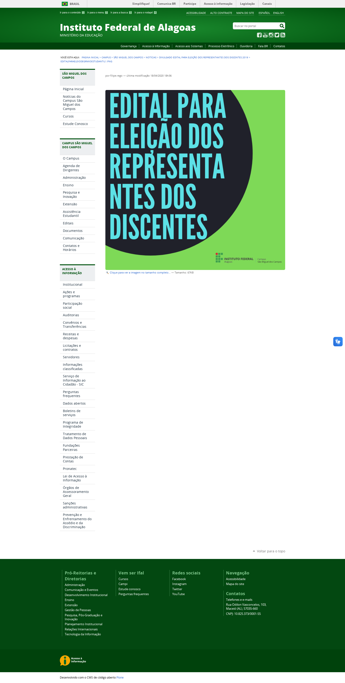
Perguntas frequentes (134, 594)
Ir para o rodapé (145, 12)
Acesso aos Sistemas (189, 46)
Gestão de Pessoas (78, 610)
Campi (123, 584)
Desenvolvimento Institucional (86, 595)
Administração (75, 585)
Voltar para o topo (271, 551)
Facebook (259, 35)
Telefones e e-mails (239, 600)
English (278, 13)
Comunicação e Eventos (81, 590)
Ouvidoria (246, 46)
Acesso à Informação (156, 46)
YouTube (265, 35)
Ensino (69, 600)
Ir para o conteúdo (72, 12)
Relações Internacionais (81, 629)
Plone (120, 677)
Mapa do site (245, 13)
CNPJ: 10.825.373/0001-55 (243, 614)
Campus (106, 57)
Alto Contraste (221, 13)
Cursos (123, 579)
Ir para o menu (97, 12)
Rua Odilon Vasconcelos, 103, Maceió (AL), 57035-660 (246, 607)
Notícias (151, 57)
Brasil (75, 4)
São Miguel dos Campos (128, 57)
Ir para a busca (121, 12)
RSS (282, 35)
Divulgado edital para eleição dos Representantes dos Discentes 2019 (203, 57)
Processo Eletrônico (221, 46)
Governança (129, 46)
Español (264, 13)
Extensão (71, 605)
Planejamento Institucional (83, 624)
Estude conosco (130, 589)
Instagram (271, 35)
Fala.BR (263, 46)
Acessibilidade (196, 13)
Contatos (279, 46)
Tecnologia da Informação (83, 634)
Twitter (277, 35)
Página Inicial (90, 57)
